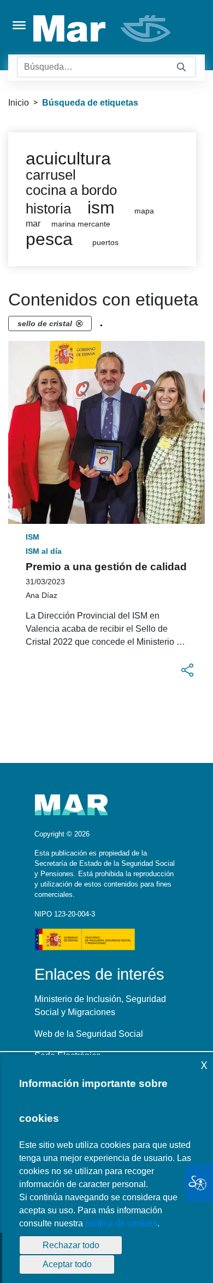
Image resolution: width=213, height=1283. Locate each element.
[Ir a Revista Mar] (103, 28)
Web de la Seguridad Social (88, 1033)
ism (101, 207)
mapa (144, 211)
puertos (105, 243)
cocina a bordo (71, 190)
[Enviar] (181, 67)
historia (48, 208)
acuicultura (68, 158)
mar (33, 223)
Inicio (18, 102)
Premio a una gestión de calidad (106, 566)
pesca (49, 239)
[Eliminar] (79, 323)
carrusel (51, 174)
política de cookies (121, 1223)
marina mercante (80, 224)
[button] (187, 670)
